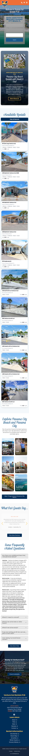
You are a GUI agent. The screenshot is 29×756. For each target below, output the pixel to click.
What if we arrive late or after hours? (12, 622)
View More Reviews (14, 535)
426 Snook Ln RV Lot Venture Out (10, 374)
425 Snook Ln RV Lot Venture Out (10, 346)
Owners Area (17, 751)
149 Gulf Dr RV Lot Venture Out (10, 290)
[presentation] (14, 132)
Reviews (14, 726)
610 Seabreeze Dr (6, 261)
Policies (10, 751)
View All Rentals (14, 119)
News (13, 724)
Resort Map (14, 736)
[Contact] (22, 2)
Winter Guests (14, 740)
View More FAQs (14, 646)
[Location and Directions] (24, 2)
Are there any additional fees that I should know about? (13, 556)
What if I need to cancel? (10, 617)
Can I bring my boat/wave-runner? (11, 638)
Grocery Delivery (14, 742)
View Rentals (14, 734)
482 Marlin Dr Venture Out (9, 232)
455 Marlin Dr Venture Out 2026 (10, 173)
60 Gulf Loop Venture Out (9, 143)
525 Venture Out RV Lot (8, 401)
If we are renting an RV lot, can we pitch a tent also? (13, 632)
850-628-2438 (16, 711)
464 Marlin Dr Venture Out (9, 202)
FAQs (13, 722)
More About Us (14, 98)
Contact (13, 728)
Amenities (14, 738)
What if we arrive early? (10, 628)
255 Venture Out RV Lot (8, 318)
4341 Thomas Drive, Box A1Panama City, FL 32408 (14, 708)
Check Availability (14, 674)
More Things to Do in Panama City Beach (14, 496)
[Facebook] (14, 714)
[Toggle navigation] (26, 2)
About (14, 720)
